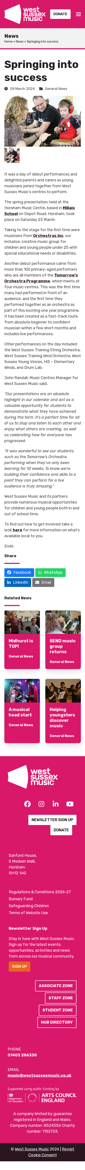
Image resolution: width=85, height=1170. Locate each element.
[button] (78, 14)
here (17, 530)
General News (56, 89)
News (20, 41)
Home (8, 41)
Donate (60, 14)
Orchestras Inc (48, 235)
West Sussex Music (32, 1149)
